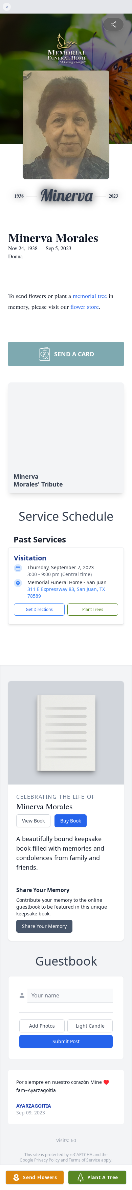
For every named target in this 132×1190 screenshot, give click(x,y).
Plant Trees (92, 609)
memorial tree (90, 296)
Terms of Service (84, 1160)
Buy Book (70, 820)
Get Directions (39, 609)
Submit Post (66, 1041)
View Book (33, 820)
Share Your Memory (44, 926)
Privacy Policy (47, 1160)
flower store (84, 306)
